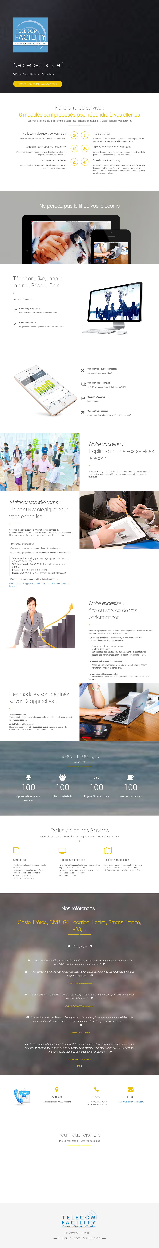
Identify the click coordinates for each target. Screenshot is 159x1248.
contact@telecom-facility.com (130, 1101)
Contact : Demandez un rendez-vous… (37, 84)
